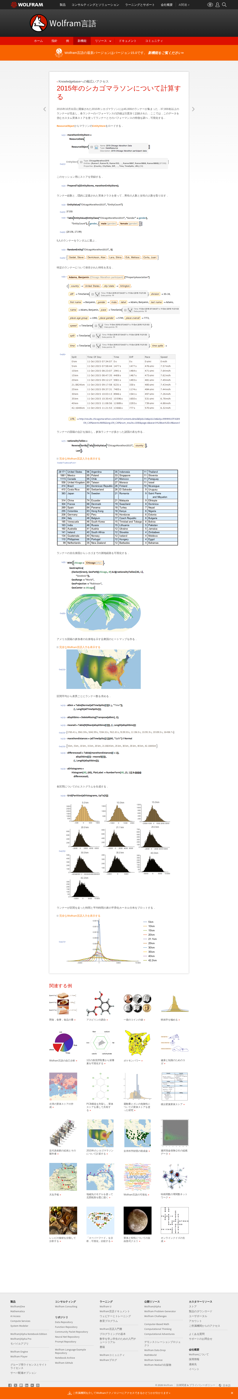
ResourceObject (65, 126)
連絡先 (193, 1364)
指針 (54, 40)
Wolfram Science (153, 1360)
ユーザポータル (198, 1316)
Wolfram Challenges (155, 1316)
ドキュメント (128, 40)
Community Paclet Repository (71, 1331)
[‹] (44, 87)
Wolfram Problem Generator (160, 1311)
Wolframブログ (108, 1360)
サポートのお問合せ (200, 1338)
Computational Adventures (159, 1334)
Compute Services (20, 1321)
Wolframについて (199, 1354)
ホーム (38, 40)
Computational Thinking (157, 1329)
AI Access (15, 1316)
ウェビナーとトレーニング (115, 1316)
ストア (193, 1306)
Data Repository (64, 1322)
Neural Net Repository (67, 1336)
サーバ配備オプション (23, 1372)
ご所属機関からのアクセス (204, 1325)
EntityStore (98, 126)
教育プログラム (109, 1321)
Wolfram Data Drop (155, 1350)
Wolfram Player (19, 1356)
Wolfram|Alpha (152, 1306)
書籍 (102, 1347)
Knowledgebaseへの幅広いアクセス (84, 81)
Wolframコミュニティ (112, 1355)
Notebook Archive (65, 1357)
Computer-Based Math (156, 1324)
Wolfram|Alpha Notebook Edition (28, 1334)
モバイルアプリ (19, 1343)
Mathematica (17, 1311)
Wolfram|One (17, 1306)
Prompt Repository (65, 1341)
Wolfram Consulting (66, 1306)
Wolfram (73, 23)
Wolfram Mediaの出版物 (157, 1364)
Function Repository (66, 1327)
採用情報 (194, 1359)
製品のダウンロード (200, 1311)
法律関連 (181, 1385)
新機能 (82, 40)
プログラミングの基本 (113, 1334)
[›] (193, 87)
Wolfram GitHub (64, 1362)
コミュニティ (154, 40)
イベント (194, 1369)
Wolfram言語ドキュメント (115, 1311)
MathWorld (150, 1355)
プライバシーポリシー (202, 1385)
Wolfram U (105, 1306)
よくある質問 (197, 1334)
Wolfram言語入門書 (111, 1329)
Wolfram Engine (19, 1351)
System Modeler (19, 1325)
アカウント (195, 1321)
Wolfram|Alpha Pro (20, 1338)
